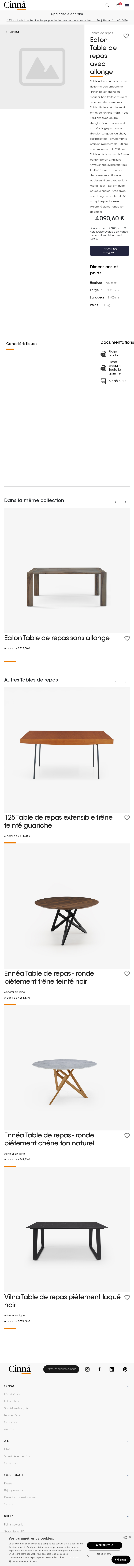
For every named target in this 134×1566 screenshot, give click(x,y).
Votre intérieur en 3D (16, 1456)
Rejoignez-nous (13, 1490)
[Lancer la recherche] (107, 5)
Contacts (10, 1463)
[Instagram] (86, 1369)
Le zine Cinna (12, 1415)
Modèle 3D (117, 381)
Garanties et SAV (14, 1531)
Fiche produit (114, 353)
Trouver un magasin (109, 251)
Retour (14, 32)
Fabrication (11, 1401)
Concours (10, 1422)
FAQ (7, 1449)
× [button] (130, 1537)
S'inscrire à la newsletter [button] (61, 1369)
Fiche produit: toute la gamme (115, 368)
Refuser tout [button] (104, 1553)
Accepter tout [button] (104, 1545)
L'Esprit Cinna (12, 1394)
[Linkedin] (111, 1369)
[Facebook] (99, 1369)
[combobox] (125, 1537)
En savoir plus (72, 1557)
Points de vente (13, 1524)
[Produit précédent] (115, 502)
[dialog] (67, 1549)
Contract (10, 1504)
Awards (9, 1429)
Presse (8, 1483)
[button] (46, 1561)
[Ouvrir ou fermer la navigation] (127, 5)
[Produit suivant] (125, 502)
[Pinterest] (124, 1369)
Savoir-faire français (16, 1408)
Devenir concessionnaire (19, 1497)
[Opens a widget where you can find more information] (121, 1560)
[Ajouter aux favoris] (126, 36)
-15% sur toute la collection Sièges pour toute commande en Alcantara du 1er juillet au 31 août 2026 (67, 21)
